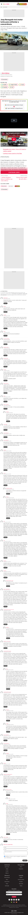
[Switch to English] (14, 902)
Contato (7, 870)
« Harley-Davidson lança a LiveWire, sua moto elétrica (6, 179)
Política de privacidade (14, 913)
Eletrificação (7, 885)
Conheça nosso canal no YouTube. (12, 153)
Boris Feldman (5, 73)
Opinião (21, 877)
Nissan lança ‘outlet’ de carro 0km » (21, 178)
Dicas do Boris (7, 881)
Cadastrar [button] (14, 896)
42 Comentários (4, 79)
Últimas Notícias (7, 877)
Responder (5, 303)
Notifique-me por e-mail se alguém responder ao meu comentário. (15, 857)
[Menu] (1, 4)
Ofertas (21, 885)
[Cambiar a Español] (16, 902)
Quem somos (7, 866)
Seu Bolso (21, 881)
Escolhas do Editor (21, 879)
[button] (22, 4)
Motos (7, 879)
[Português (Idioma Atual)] (11, 902)
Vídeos (7, 883)
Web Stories (21, 883)
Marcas (21, 866)
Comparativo (21, 868)
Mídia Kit (7, 873)
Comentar (25, 860)
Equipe (7, 868)
